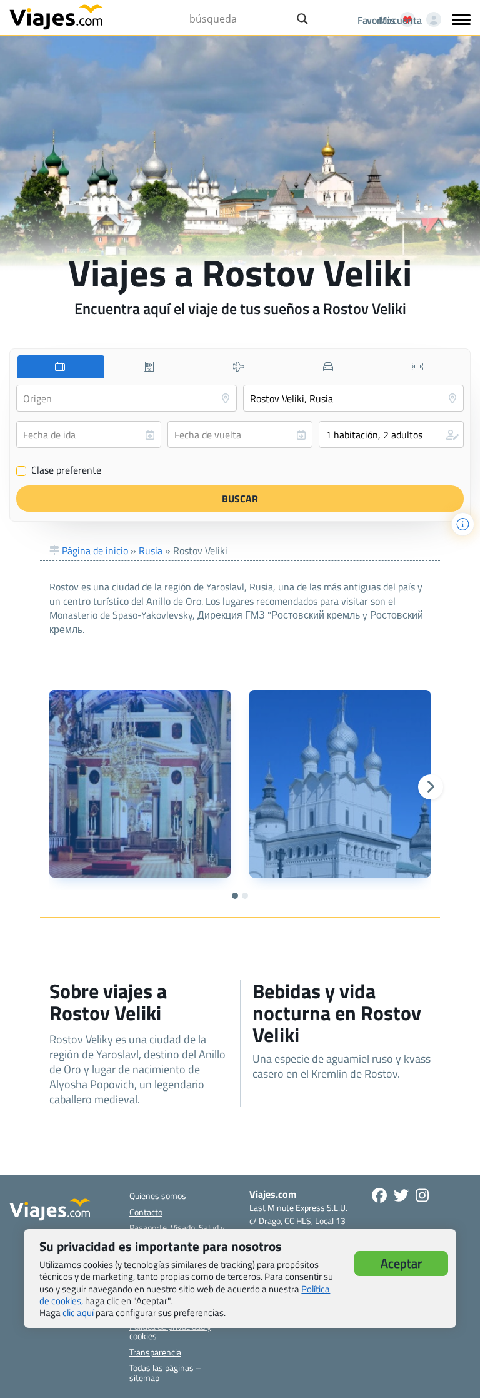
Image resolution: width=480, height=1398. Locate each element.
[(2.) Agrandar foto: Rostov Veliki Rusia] (340, 784)
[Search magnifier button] (302, 19)
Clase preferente (59, 470)
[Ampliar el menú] (461, 19)
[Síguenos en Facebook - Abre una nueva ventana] (379, 1195)
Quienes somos (157, 1195)
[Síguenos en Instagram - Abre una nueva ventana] (422, 1195)
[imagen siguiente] (430, 786)
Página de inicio (95, 550)
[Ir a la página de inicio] (56, 16)
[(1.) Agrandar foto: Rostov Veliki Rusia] (140, 784)
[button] (391, 434)
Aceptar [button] (401, 1263)
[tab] (61, 366)
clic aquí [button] (78, 1312)
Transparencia (155, 1352)
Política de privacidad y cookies (170, 1331)
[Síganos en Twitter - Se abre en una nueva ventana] (401, 1195)
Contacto (145, 1211)
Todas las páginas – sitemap (165, 1372)
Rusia (150, 550)
